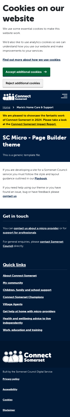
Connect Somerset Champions (23, 297)
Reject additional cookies (23, 83)
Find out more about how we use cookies (31, 59)
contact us (10, 196)
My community (13, 282)
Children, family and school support (27, 290)
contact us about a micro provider (36, 228)
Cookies (7, 399)
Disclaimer (9, 410)
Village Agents (12, 304)
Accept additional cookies (24, 72)
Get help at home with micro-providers (29, 311)
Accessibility (10, 389)
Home (6, 107)
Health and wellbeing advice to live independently (27, 320)
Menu (65, 96)
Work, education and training (22, 330)
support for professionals (19, 232)
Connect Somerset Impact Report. (33, 124)
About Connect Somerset (20, 275)
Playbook (41, 178)
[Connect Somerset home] (17, 97)
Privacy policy (11, 379)
